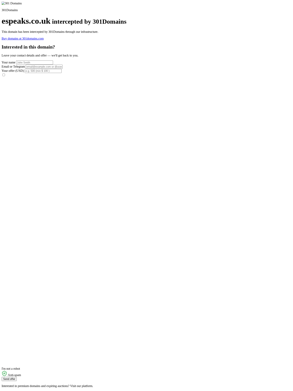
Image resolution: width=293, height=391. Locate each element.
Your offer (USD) (13, 70)
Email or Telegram (13, 66)
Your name (8, 62)
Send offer (9, 378)
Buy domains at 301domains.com (23, 38)
